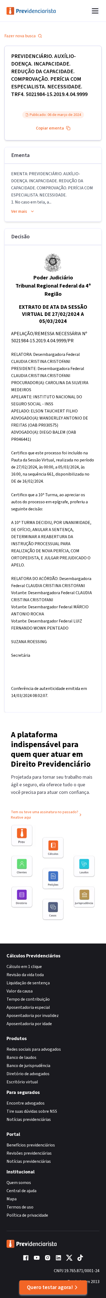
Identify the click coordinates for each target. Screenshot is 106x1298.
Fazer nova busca (20, 36)
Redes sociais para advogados (34, 1049)
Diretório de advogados (28, 1073)
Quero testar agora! (50, 1287)
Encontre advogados (26, 1103)
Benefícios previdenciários (31, 1145)
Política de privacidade (27, 1215)
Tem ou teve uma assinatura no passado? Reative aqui (44, 814)
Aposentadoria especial (28, 1007)
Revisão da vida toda (25, 974)
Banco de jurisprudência (28, 1065)
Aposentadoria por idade (29, 1023)
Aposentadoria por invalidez (33, 1015)
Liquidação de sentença (28, 983)
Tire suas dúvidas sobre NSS (32, 1111)
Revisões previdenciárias (29, 1153)
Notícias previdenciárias (29, 1119)
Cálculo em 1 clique (24, 966)
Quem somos (19, 1182)
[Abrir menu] (95, 11)
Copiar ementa (50, 128)
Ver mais (19, 211)
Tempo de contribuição (28, 999)
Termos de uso (20, 1207)
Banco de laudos (21, 1057)
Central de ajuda (21, 1190)
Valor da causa (20, 991)
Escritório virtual (22, 1082)
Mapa (12, 1199)
